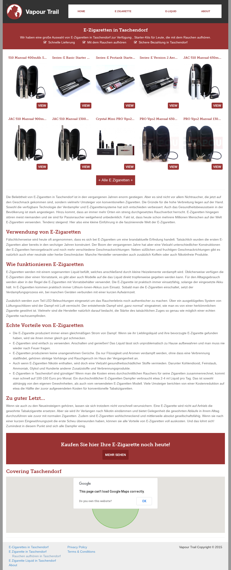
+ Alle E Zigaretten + (115, 180)
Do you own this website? (95, 501)
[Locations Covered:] (7, 5)
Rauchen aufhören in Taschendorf (36, 556)
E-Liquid (170, 11)
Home (81, 11)
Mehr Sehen (115, 455)
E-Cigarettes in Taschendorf (29, 547)
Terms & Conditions (81, 551)
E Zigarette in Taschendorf (27, 551)
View (42, 105)
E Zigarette (123, 11)
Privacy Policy (77, 547)
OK (144, 501)
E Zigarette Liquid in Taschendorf (32, 560)
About (205, 11)
